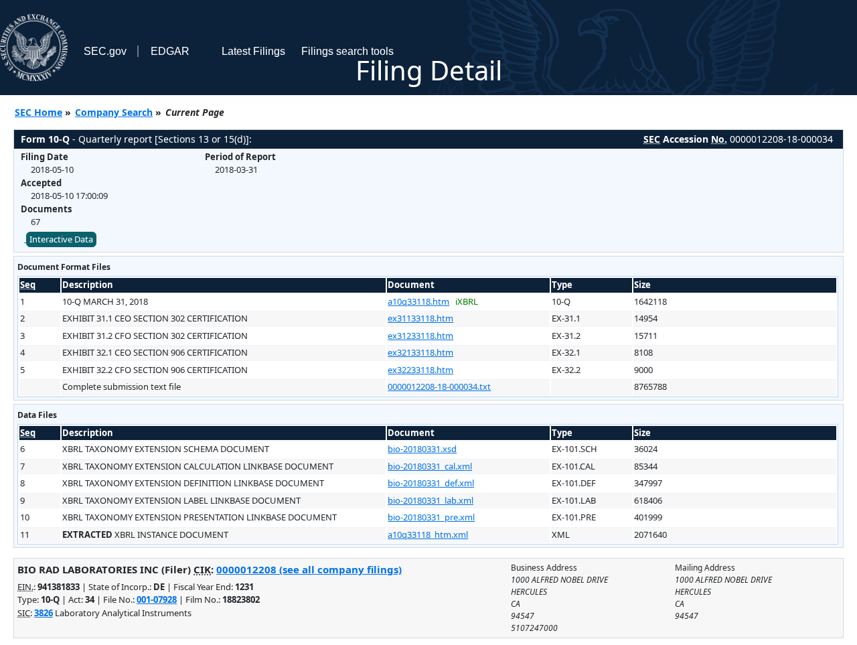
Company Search (114, 112)
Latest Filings (253, 51)
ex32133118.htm (420, 352)
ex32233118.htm (420, 370)
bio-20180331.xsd (422, 449)
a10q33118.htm (418, 301)
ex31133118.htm (420, 318)
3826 (43, 613)
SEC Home (38, 112)
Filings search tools (347, 51)
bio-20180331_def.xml (431, 483)
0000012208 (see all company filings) (309, 569)
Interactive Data (61, 239)
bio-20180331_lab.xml (430, 500)
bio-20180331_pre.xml (431, 517)
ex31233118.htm (420, 336)
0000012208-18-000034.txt (439, 386)
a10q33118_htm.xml (428, 534)
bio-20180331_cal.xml (430, 466)
